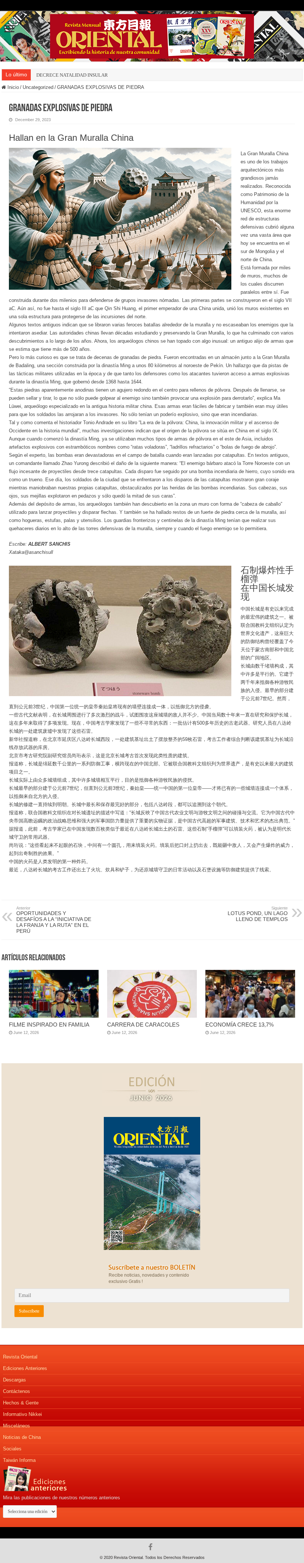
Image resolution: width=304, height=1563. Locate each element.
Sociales (12, 1448)
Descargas (14, 1380)
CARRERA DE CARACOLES (143, 1024)
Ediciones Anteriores (25, 1368)
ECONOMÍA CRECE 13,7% (239, 1024)
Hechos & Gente (21, 1403)
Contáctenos (16, 1391)
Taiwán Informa (19, 1460)
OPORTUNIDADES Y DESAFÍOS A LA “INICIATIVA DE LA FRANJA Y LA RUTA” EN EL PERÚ (53, 920)
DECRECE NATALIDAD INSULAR (72, 75)
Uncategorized (38, 87)
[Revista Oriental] (152, 35)
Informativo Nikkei (22, 1414)
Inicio (12, 87)
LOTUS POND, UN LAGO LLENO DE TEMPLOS (258, 914)
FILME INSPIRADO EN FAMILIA (49, 1024)
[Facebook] (152, 1547)
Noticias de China (22, 1437)
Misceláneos (16, 1426)
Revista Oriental (20, 1357)
